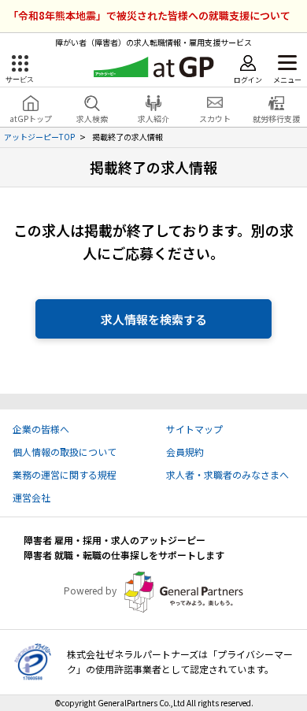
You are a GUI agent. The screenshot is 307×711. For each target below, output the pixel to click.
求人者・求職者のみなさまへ (227, 474)
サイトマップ (194, 428)
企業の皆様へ (41, 428)
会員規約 (185, 451)
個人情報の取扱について (65, 451)
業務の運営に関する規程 (65, 474)
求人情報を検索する (154, 319)
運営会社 (31, 497)
